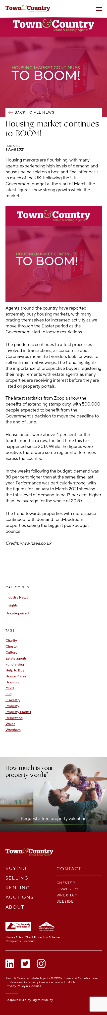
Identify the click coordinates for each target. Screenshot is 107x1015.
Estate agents (16, 658)
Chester (11, 646)
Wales (10, 724)
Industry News (16, 597)
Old (8, 694)
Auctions (19, 897)
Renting (17, 888)
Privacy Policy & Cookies (23, 986)
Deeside (65, 901)
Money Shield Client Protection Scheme (32, 937)
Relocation (14, 718)
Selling (17, 878)
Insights (11, 605)
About (15, 907)
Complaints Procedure (20, 941)
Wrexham (13, 730)
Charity (11, 640)
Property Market (18, 712)
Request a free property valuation (53, 819)
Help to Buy (14, 670)
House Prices (15, 676)
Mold (9, 688)
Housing (12, 682)
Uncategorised (17, 613)
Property (12, 706)
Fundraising (14, 664)
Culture (11, 652)
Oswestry (12, 700)
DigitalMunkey (42, 1000)
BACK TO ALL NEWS (34, 112)
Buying (16, 868)
